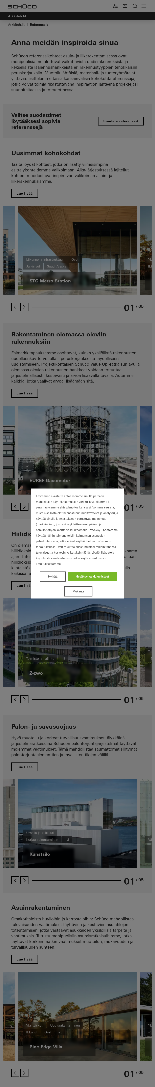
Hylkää (52, 576)
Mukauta (78, 591)
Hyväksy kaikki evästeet (92, 576)
